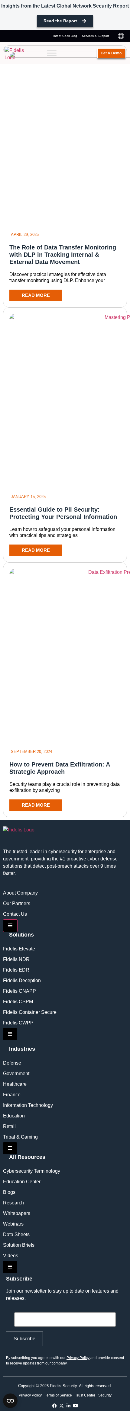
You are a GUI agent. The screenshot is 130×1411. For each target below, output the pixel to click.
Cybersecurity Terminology (31, 1171)
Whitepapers (16, 1213)
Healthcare (15, 1084)
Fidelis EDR (16, 969)
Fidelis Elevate (19, 948)
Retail (9, 1126)
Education (14, 1115)
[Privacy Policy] (30, 1395)
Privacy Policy (78, 1358)
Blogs (9, 1192)
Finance (12, 1094)
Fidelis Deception (22, 980)
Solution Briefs (18, 1245)
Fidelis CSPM (18, 1001)
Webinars (13, 1223)
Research (13, 1202)
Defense (12, 1062)
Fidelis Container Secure (30, 1012)
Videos (10, 1255)
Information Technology (28, 1105)
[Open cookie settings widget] (10, 1400)
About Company (20, 892)
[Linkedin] (68, 1405)
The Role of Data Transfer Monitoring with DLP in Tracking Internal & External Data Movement (62, 254)
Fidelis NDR (16, 959)
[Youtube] (75, 1405)
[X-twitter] (61, 1405)
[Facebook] (54, 1405)
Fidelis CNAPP (19, 991)
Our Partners (16, 903)
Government (16, 1073)
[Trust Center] (85, 1395)
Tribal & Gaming (20, 1136)
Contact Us (15, 914)
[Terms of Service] (58, 1395)
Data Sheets (16, 1234)
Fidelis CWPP (18, 1022)
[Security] (105, 1395)
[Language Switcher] (121, 36)
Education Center (22, 1181)
